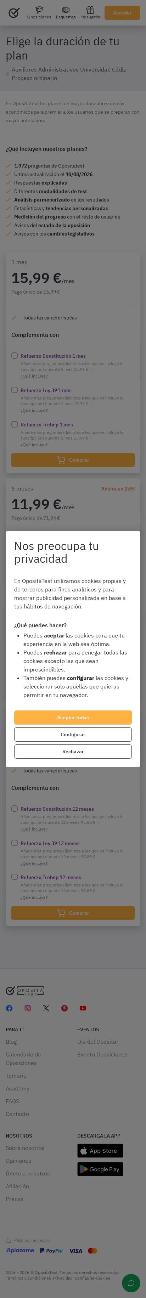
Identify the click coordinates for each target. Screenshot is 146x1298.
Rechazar (73, 751)
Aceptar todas (73, 717)
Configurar (73, 734)
